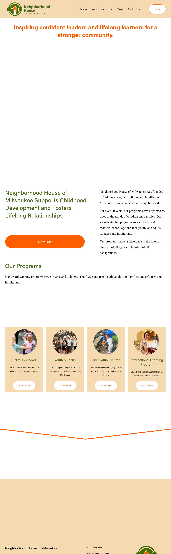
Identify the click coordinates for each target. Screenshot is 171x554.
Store (138, 9)
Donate (130, 9)
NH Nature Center (94, 548)
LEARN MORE (24, 385)
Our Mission (45, 241)
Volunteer (121, 9)
